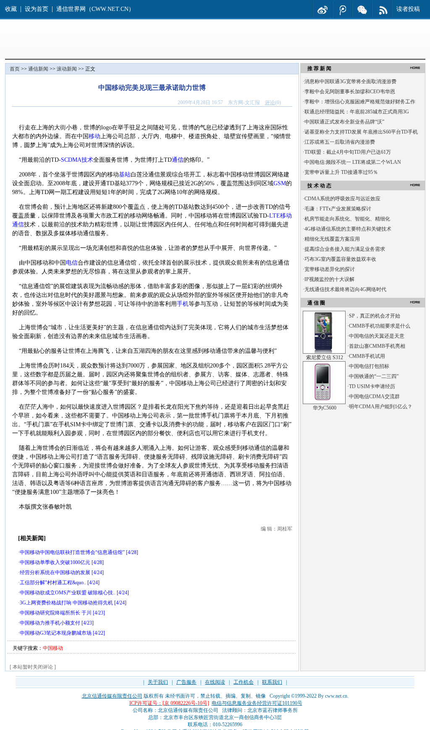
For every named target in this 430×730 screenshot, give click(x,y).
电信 (72, 263)
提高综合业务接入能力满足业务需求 (344, 249)
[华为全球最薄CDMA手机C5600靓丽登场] (324, 402)
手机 (183, 304)
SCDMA (71, 160)
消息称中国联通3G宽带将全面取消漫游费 (350, 81)
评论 (270, 102)
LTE (274, 216)
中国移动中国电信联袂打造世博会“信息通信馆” (72, 552)
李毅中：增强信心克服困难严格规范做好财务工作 (359, 102)
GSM (279, 183)
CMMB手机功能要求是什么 (379, 326)
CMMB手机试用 (367, 356)
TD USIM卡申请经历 (372, 386)
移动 (94, 136)
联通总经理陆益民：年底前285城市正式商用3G (356, 112)
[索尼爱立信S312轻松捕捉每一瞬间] (324, 352)
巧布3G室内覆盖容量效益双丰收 (340, 259)
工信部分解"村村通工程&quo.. (53, 583)
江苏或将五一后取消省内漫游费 (339, 142)
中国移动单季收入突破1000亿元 (55, 562)
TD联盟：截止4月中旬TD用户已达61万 (347, 152)
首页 (15, 69)
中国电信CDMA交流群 (374, 396)
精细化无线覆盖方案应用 (332, 239)
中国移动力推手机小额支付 (50, 623)
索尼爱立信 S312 (324, 357)
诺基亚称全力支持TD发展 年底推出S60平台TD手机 (361, 132)
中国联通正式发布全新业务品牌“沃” (344, 122)
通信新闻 (38, 69)
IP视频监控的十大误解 (329, 279)
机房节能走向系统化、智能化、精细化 (347, 219)
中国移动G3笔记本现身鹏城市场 (56, 633)
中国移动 (53, 648)
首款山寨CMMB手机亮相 (377, 346)
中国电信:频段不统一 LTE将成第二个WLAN (352, 162)
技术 (87, 160)
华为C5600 (324, 408)
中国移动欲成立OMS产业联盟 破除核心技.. (67, 593)
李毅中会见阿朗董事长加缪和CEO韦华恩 (349, 92)
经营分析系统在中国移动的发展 (55, 572)
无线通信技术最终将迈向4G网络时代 (345, 289)
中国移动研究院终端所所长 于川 (56, 613)
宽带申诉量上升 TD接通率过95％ (341, 172)
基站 (125, 174)
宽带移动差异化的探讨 (329, 269)
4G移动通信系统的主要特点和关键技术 (347, 229)
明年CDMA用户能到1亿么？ (380, 407)
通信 (178, 160)
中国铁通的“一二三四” (374, 376)
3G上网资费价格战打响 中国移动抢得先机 (66, 603)
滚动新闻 (67, 69)
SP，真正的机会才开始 (374, 316)
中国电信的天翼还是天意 (376, 336)
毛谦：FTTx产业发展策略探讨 (337, 209)
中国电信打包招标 (369, 366)
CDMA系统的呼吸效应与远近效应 (342, 199)
